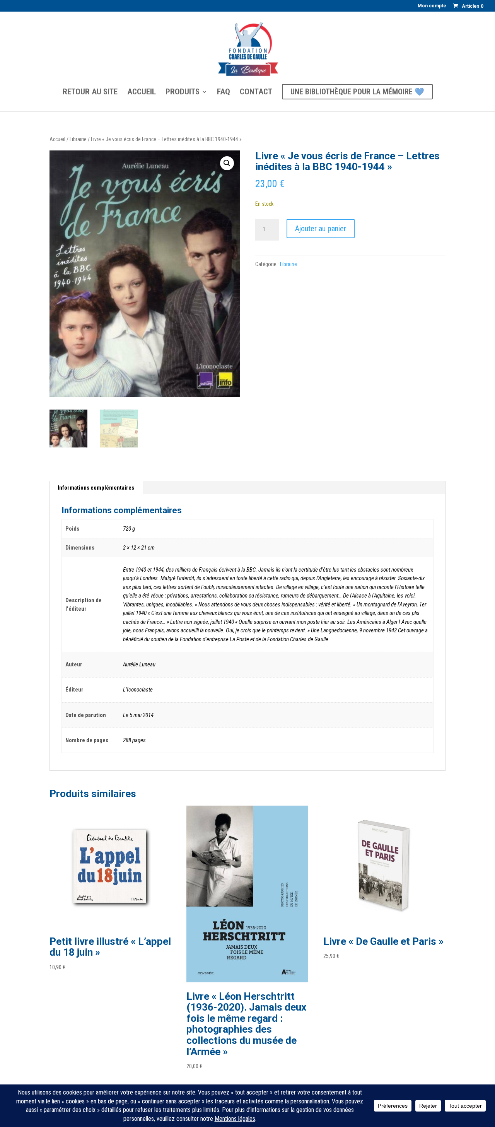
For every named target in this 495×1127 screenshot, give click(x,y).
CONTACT (256, 92)
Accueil (57, 139)
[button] (227, 163)
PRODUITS (183, 92)
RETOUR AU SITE (90, 92)
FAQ (223, 92)
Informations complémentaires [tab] (96, 487)
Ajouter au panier (320, 228)
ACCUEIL (141, 92)
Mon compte (432, 6)
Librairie (78, 139)
